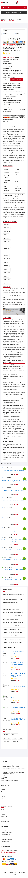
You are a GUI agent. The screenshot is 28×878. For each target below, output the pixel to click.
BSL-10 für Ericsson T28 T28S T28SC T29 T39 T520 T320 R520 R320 (18, 675)
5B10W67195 (6, 248)
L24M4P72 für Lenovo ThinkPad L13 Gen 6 (14, 470)
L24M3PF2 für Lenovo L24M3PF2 (14, 550)
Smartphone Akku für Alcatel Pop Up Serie (12, 632)
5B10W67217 (6, 269)
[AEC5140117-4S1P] (6, 698)
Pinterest (16, 780)
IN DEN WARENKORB (16, 79)
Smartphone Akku (5, 821)
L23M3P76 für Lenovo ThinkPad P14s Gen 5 (14, 490)
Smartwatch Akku (5, 809)
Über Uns (3, 789)
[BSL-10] (6, 674)
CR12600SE (14, 734)
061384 (14, 738)
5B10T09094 (7, 252)
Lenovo (19, 19)
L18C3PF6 (6, 255)
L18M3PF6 (6, 224)
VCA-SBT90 (15, 741)
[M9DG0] (6, 707)
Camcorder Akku (4, 816)
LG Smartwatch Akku (5, 834)
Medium (7, 780)
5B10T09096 (7, 231)
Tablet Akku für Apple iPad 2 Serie (10, 619)
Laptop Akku (11, 19)
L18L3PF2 (6, 234)
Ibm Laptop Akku (4, 830)
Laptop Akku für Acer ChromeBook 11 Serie (12, 599)
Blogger (3, 780)
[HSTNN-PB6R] (6, 686)
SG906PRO (6, 734)
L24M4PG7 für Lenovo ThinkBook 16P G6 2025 (14, 560)
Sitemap (3, 801)
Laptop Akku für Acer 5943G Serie (10, 602)
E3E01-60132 (7, 741)
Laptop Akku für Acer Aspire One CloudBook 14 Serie (13, 595)
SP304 (5, 745)
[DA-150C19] (6, 663)
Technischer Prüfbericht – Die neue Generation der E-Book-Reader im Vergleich (14, 773)
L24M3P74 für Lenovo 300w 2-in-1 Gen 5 (14, 579)
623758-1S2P (7, 738)
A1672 (20, 738)
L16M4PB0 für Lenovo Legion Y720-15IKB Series (14, 500)
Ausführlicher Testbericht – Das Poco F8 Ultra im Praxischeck (13, 776)
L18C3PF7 (6, 276)
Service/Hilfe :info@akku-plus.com (14, 12)
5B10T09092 (7, 262)
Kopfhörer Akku (4, 812)
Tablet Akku (3, 814)
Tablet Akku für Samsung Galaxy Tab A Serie (13, 622)
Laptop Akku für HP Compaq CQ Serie (11, 609)
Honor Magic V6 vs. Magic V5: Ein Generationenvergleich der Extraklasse (11, 766)
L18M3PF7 (6, 265)
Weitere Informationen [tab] (9, 122)
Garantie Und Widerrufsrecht (7, 794)
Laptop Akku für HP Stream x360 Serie (11, 606)
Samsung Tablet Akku (6, 837)
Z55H (11, 745)
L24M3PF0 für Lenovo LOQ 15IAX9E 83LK (14, 569)
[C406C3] (6, 653)
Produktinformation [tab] (8, 119)
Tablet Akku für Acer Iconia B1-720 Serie (12, 626)
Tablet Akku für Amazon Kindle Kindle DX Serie (13, 612)
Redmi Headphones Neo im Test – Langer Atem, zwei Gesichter (14, 769)
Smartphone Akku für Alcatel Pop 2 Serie (12, 635)
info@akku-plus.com (11, 852)
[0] (16, 3)
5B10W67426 (7, 259)
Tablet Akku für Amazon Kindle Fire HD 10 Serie (13, 616)
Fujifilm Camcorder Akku (6, 839)
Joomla (11, 780)
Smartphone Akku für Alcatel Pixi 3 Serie (12, 639)
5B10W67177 (6, 227)
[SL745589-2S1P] (6, 719)
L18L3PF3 (6, 245)
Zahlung (3, 791)
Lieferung (3, 796)
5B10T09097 (7, 272)
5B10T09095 (7, 279)
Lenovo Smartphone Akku (6, 832)
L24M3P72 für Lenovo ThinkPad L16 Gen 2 (14, 510)
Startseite (3, 19)
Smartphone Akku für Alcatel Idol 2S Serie (12, 642)
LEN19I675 (9, 63)
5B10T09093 (7, 241)
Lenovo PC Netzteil (5, 841)
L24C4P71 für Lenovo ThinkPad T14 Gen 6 (14, 520)
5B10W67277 (6, 238)
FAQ (2, 798)
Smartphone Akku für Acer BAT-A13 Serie (12, 629)
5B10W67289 (7, 283)
